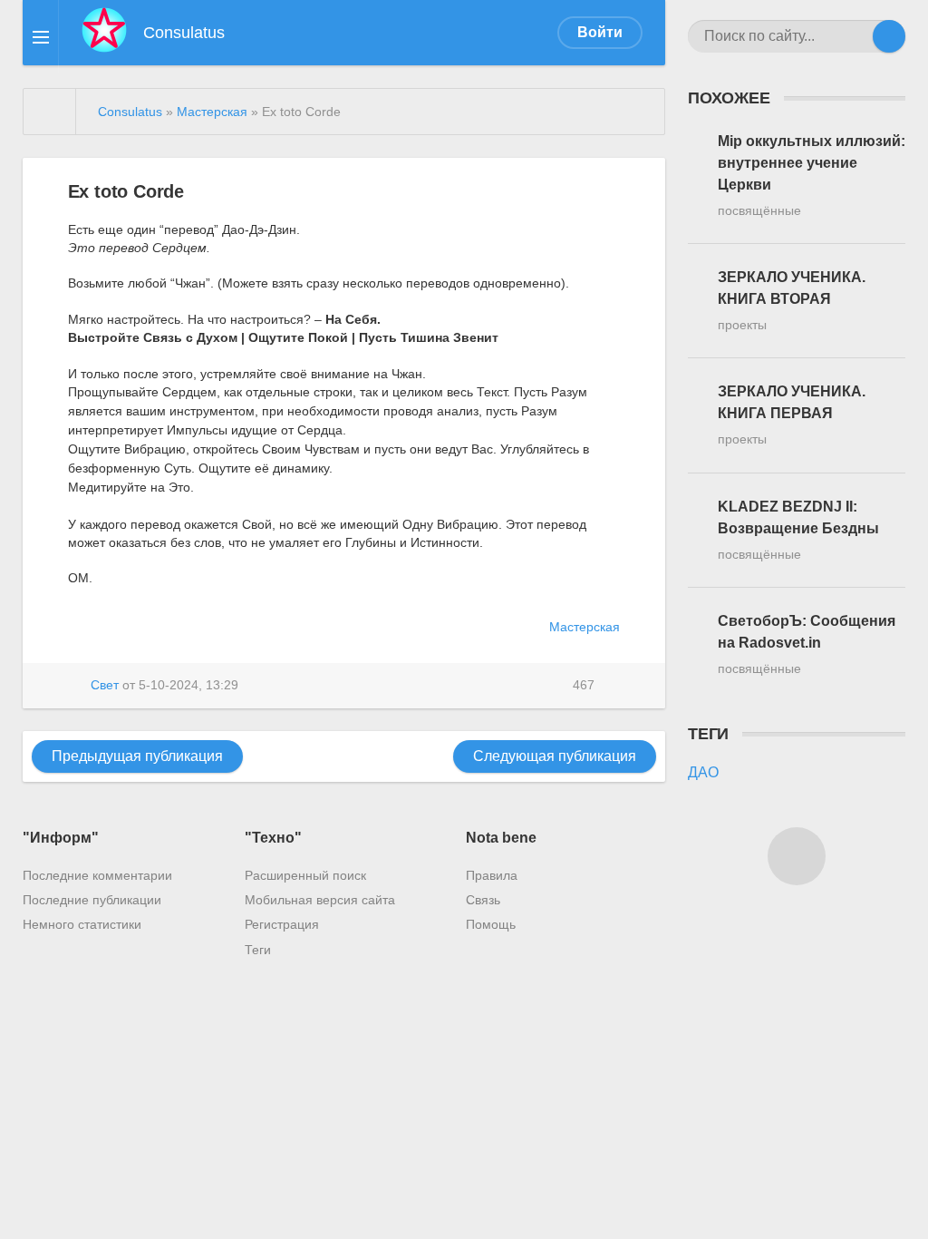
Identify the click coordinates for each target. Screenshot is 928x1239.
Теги (258, 949)
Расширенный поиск (305, 875)
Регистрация (282, 924)
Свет (105, 685)
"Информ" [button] (61, 837)
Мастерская (584, 627)
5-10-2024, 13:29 (188, 685)
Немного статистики (82, 924)
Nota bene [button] (501, 837)
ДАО (703, 772)
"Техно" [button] (273, 837)
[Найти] (889, 36)
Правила (491, 875)
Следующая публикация (554, 756)
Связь (483, 900)
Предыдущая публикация (137, 756)
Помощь (491, 924)
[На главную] (50, 111)
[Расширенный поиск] (856, 36)
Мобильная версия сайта (320, 900)
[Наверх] (797, 856)
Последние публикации (92, 900)
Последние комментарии (97, 875)
